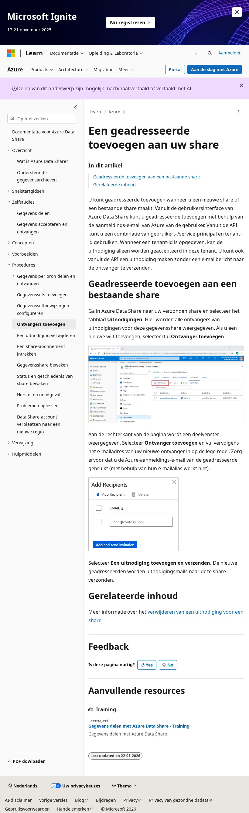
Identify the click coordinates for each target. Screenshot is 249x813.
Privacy (130, 800)
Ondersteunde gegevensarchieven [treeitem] (37, 176)
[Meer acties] (239, 112)
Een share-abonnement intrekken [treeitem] (41, 350)
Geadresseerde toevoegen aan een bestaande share (146, 177)
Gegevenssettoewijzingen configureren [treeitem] (43, 309)
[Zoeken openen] (210, 53)
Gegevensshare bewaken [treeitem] (42, 365)
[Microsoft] (11, 53)
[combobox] (41, 118)
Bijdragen (106, 800)
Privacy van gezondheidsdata (179, 800)
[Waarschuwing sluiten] (237, 12)
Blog (79, 800)
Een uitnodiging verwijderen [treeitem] (46, 335)
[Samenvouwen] (75, 107)
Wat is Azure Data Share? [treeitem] (42, 161)
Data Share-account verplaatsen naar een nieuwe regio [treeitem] (38, 424)
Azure (114, 112)
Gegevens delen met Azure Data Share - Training (138, 726)
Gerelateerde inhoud (114, 185)
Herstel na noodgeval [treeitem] (38, 395)
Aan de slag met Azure (214, 69)
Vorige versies (53, 800)
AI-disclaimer (18, 800)
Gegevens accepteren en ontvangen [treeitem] (42, 228)
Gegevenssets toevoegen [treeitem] (42, 295)
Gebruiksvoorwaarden (27, 809)
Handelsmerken (73, 809)
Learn (95, 112)
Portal (175, 69)
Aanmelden (230, 53)
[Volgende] (196, 53)
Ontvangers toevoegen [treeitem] (41, 324)
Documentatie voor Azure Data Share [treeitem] (43, 135)
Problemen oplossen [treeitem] (38, 405)
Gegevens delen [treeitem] (33, 213)
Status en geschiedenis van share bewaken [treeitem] (45, 380)
